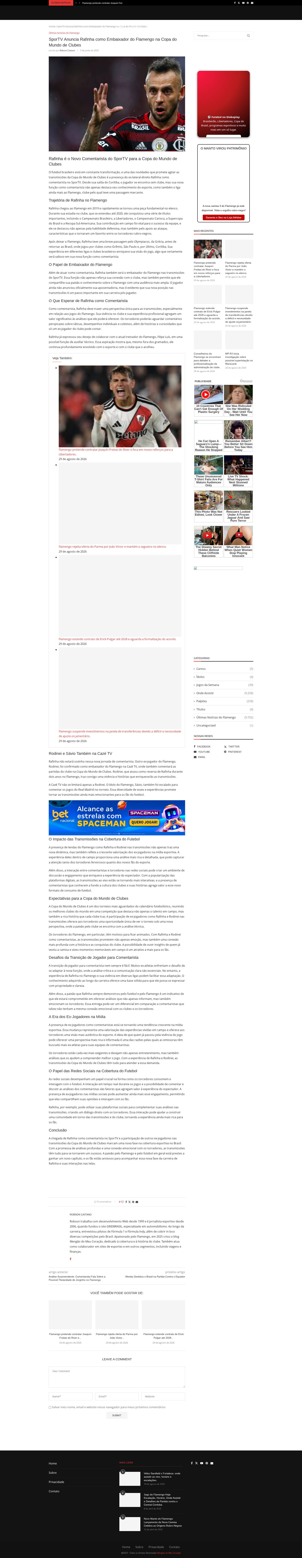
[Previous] (76, 3)
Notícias (134, 27)
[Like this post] (122, 1202)
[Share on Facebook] (126, 1202)
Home (121, 27)
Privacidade (56, 1482)
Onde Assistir (219, 27)
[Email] (252, 3)
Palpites (237, 27)
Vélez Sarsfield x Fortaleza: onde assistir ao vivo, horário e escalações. (162, 1477)
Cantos (188, 27)
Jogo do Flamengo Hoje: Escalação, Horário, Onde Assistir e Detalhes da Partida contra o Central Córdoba (162, 1499)
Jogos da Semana (155, 27)
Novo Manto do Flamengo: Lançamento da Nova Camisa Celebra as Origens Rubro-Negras (163, 1522)
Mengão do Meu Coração (169, 1552)
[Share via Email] (137, 1202)
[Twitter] (239, 3)
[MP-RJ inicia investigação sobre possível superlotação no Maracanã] (239, 340)
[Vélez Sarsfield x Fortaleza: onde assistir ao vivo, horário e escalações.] (129, 1479)
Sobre (53, 1473)
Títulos (174, 27)
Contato (54, 1491)
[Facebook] (234, 3)
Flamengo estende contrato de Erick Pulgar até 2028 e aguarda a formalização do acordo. (117, 639)
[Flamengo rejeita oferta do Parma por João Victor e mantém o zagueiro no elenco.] (120, 503)
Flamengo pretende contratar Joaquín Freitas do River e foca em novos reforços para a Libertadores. (207, 269)
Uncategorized (224, 725)
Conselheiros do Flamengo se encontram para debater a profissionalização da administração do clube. (207, 360)
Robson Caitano (67, 50)
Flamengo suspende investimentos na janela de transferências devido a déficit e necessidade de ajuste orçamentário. (239, 315)
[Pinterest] (248, 3)
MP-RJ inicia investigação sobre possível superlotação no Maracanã (239, 358)
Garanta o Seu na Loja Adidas (223, 217)
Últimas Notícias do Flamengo (224, 717)
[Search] (251, 27)
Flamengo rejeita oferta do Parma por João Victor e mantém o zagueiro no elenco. (113, 547)
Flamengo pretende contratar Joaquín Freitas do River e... (109, 3)
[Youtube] (243, 3)
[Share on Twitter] (129, 1202)
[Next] (79, 3)
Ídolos (202, 27)
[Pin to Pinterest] (133, 1202)
